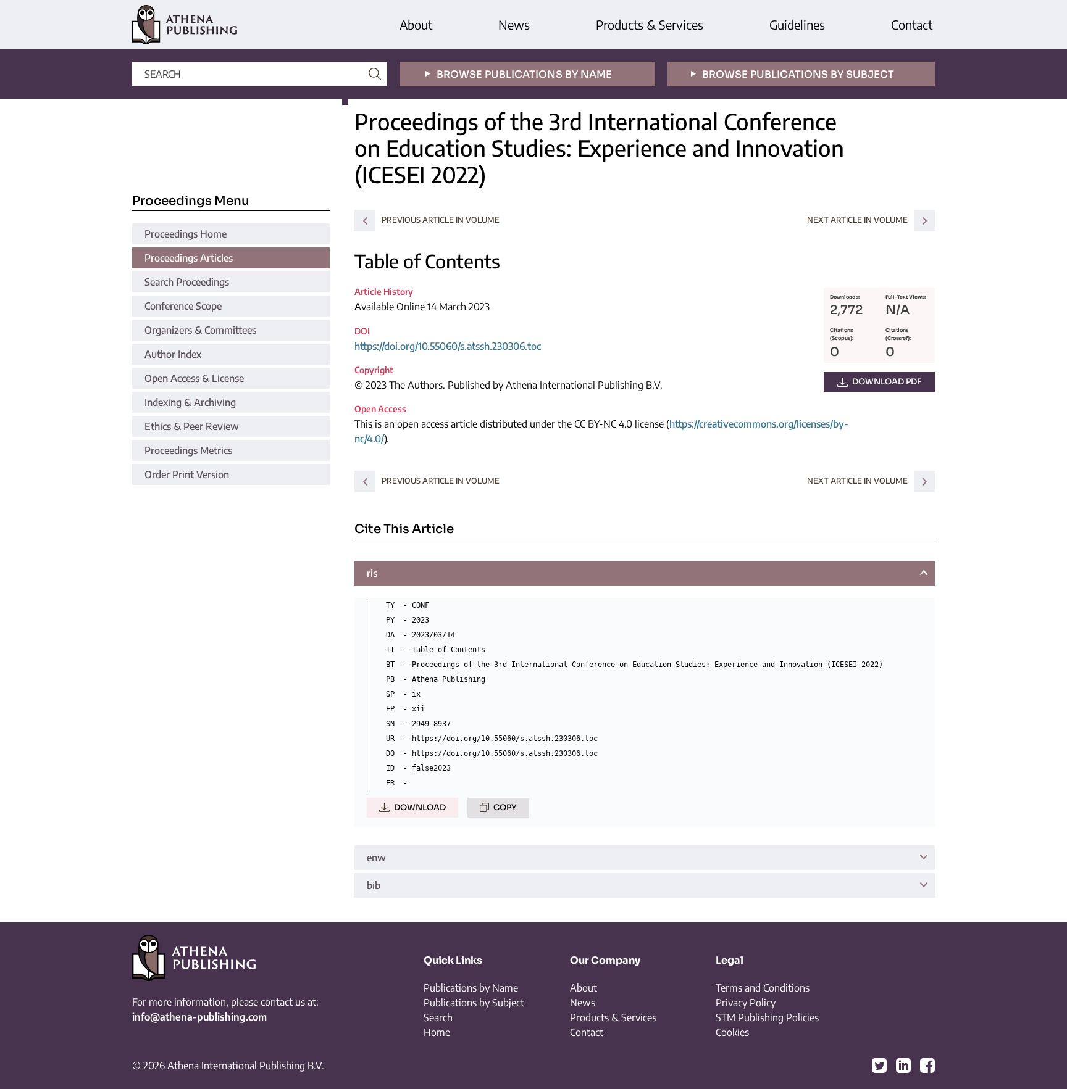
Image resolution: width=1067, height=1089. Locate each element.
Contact (911, 24)
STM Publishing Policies (767, 1017)
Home (437, 1032)
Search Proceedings (186, 282)
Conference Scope (183, 306)
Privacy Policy (746, 1002)
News (514, 24)
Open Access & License (194, 378)
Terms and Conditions (763, 988)
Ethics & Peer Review (191, 426)
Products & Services (649, 24)
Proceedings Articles (188, 258)
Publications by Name (471, 988)
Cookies (732, 1032)
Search (438, 1017)
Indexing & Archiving (190, 402)
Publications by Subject (474, 1002)
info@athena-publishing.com (199, 1017)
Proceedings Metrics (188, 450)
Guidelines (797, 24)
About (416, 24)
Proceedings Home (185, 234)
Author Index (172, 354)
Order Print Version (186, 474)
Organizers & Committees (200, 330)
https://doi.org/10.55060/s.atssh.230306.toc (447, 346)
